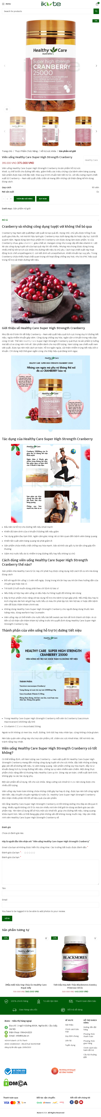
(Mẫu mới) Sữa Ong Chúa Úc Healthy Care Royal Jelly (26, 986)
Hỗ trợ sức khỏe (48, 151)
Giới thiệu (69, 1025)
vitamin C (28, 243)
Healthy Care (91, 160)
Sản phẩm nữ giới (67, 151)
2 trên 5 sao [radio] (27, 853)
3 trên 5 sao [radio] (30, 853)
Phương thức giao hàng (89, 1042)
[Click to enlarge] (7, 109)
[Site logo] (50, 3)
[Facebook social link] (72, 1102)
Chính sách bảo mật (72, 1030)
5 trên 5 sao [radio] (34, 853)
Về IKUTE (69, 1020)
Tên (4, 888)
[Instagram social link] (76, 1102)
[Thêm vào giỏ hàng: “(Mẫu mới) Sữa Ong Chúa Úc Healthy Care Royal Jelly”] (46, 938)
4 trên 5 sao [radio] (32, 853)
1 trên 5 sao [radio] (25, 853)
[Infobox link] (18, 1001)
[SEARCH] (96, 11)
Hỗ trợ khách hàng (90, 1021)
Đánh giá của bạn (11, 853)
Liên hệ (68, 1040)
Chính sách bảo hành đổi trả (90, 1049)
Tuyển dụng (70, 1045)
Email (4, 899)
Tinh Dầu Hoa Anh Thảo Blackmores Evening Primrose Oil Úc (75, 986)
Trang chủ (7, 151)
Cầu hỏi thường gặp (90, 1055)
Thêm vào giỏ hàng (24, 199)
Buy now (43, 199)
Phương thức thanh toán (89, 1035)
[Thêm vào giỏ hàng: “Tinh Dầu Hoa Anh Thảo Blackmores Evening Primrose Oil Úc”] (95, 938)
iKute (72, 782)
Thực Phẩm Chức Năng (26, 151)
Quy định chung (72, 1036)
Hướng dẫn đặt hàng (90, 1028)
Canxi (20, 726)
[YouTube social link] (81, 1102)
